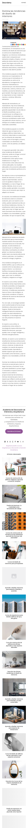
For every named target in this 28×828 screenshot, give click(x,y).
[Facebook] (11, 44)
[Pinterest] (18, 44)
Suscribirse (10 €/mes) (14, 431)
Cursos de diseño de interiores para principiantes (14, 562)
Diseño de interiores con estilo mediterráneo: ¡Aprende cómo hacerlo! (14, 810)
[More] (25, 44)
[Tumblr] (23, 44)
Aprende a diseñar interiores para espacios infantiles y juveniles (14, 589)
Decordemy (6, 3)
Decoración (15, 448)
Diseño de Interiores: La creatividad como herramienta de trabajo (14, 507)
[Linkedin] (16, 44)
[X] (13, 44)
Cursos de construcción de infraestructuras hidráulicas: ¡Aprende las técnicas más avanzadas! (14, 535)
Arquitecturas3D (11, 446)
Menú (24, 2)
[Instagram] (21, 44)
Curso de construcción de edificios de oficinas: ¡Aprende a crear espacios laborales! (14, 645)
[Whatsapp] (20, 44)
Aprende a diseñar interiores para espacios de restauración (14, 727)
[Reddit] (14, 44)
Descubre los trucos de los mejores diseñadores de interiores (14, 782)
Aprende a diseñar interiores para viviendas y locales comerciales (14, 700)
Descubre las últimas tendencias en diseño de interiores (14, 673)
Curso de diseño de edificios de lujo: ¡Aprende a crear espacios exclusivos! (14, 755)
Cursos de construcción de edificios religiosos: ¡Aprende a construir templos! (14, 479)
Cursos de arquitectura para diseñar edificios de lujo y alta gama (14, 616)
